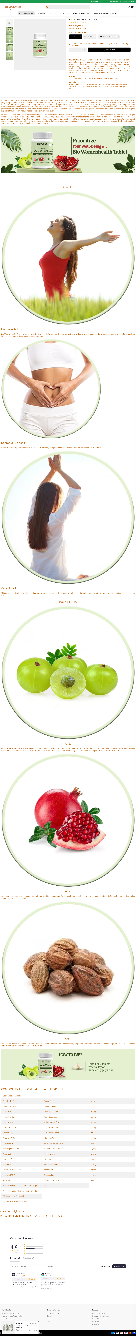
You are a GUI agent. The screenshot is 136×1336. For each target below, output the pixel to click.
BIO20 (65, 13)
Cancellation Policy (98, 1313)
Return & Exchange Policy (100, 1319)
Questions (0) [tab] (28, 1258)
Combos (41, 13)
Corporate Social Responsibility (12, 1316)
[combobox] (51, 1266)
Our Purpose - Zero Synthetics (11, 1313)
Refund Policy (96, 1321)
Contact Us (50, 1316)
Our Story (54, 13)
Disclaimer (50, 1319)
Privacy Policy (96, 1324)
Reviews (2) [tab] (15, 1258)
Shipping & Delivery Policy (100, 1316)
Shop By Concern (26, 13)
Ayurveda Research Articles (105, 13)
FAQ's (48, 1321)
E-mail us (94, 2)
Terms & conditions (8, 1319)
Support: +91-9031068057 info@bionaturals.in (117, 2)
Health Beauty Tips (81, 13)
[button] (78, 22)
